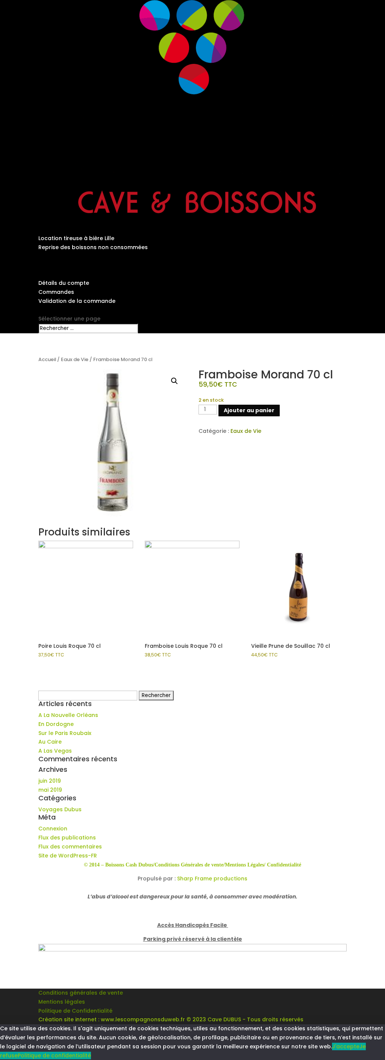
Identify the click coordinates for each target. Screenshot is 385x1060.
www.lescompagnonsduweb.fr (143, 1019)
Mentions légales (61, 1002)
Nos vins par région (64, 256)
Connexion (52, 828)
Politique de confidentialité (54, 1055)
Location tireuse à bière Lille (76, 238)
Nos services (55, 229)
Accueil (47, 359)
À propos (51, 220)
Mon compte (55, 274)
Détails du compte (63, 283)
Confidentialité (284, 865)
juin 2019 (49, 781)
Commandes (56, 292)
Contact (49, 309)
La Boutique (54, 265)
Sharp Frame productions (212, 878)
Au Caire (50, 741)
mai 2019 (50, 790)
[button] (174, 381)
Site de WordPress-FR (67, 855)
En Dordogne (56, 724)
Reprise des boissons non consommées (93, 247)
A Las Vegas (55, 751)
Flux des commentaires (70, 846)
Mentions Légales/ (245, 865)
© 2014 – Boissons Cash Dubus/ (119, 865)
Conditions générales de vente (80, 992)
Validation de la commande (76, 301)
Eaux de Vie (74, 359)
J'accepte (345, 1046)
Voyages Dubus (60, 809)
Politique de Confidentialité (75, 1011)
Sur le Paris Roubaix (64, 733)
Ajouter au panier (249, 410)
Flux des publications (67, 837)
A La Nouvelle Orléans (68, 715)
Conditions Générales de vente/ (190, 865)
